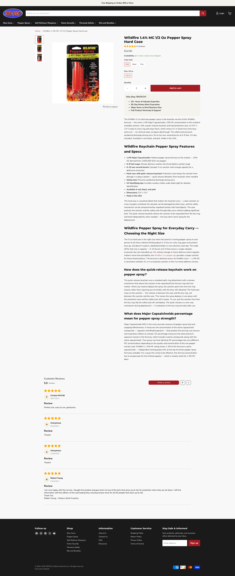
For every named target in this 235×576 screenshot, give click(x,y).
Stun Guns (8, 23)
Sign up (194, 543)
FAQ (100, 540)
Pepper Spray (24, 23)
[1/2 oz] (128, 78)
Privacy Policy (136, 540)
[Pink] (142, 67)
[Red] (127, 67)
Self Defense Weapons (45, 23)
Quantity (127, 83)
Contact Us (103, 536)
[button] (220, 13)
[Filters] (182, 382)
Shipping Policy (137, 533)
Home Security (68, 23)
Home (37, 31)
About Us (102, 533)
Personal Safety (86, 23)
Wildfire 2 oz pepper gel (165, 255)
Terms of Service (137, 544)
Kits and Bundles (107, 23)
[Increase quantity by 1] (145, 88)
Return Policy (136, 536)
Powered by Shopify (42, 569)
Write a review (163, 382)
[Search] (203, 13)
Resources (103, 544)
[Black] (135, 67)
